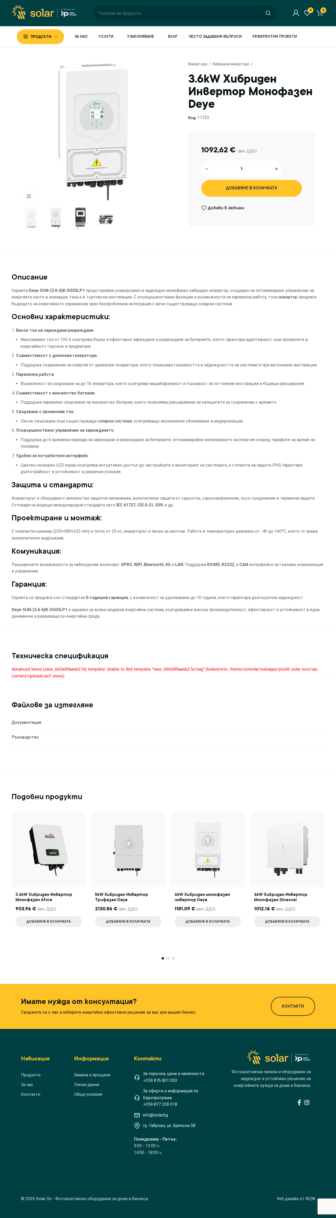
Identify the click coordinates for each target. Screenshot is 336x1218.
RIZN (310, 1198)
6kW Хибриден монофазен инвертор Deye (202, 897)
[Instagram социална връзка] (307, 1102)
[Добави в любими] (82, 820)
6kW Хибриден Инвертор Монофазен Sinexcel (280, 897)
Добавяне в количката (251, 188)
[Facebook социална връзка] (299, 1102)
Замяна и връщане (92, 1074)
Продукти (30, 1074)
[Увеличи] (28, 196)
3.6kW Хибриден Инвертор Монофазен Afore (43, 897)
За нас (27, 1084)
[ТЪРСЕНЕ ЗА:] (268, 13)
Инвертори (198, 64)
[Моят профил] (296, 13)
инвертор (288, 297)
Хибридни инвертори (231, 64)
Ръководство (25, 737)
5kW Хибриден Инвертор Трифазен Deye (121, 897)
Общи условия (88, 1094)
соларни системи (115, 421)
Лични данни (86, 1084)
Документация (26, 722)
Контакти (30, 1094)
